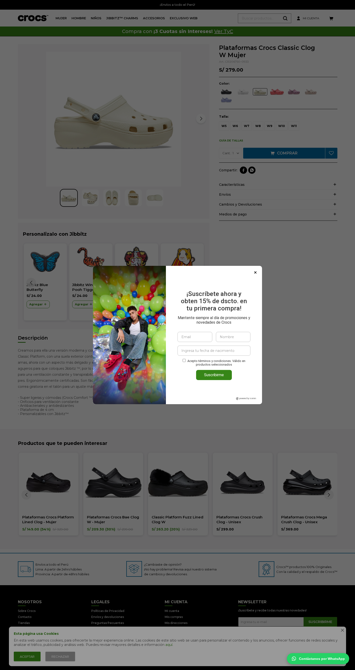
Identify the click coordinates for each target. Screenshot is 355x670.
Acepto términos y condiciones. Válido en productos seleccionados (216, 362)
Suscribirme (214, 375)
